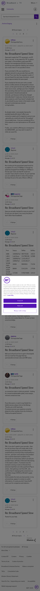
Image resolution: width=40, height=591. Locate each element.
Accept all (20, 300)
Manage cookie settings (20, 310)
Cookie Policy (10, 295)
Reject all (20, 305)
